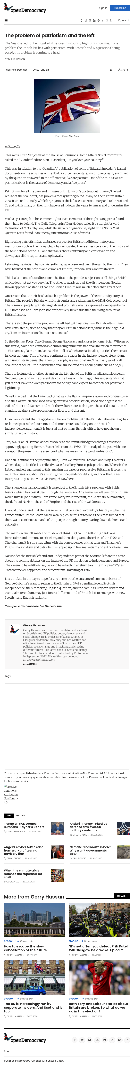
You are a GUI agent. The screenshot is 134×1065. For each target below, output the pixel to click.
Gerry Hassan (16, 58)
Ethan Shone (80, 834)
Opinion (8, 941)
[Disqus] (67, 727)
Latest (9, 815)
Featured (21, 815)
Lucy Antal (13, 881)
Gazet (60, 1060)
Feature (73, 941)
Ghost (51, 1060)
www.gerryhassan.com (41, 659)
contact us (81, 777)
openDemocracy (16, 831)
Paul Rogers (79, 858)
